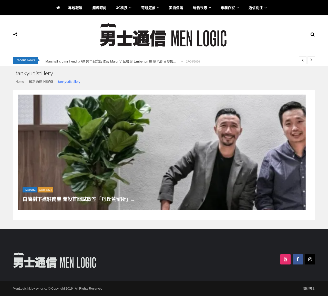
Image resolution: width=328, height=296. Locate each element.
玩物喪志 (200, 8)
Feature (30, 189)
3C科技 (122, 8)
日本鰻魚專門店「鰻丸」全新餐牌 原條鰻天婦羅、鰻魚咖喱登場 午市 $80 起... (103, 63)
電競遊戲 (148, 8)
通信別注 (256, 8)
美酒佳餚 (176, 8)
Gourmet (45, 189)
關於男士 (309, 289)
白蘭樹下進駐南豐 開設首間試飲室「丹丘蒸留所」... (78, 199)
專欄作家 (228, 8)
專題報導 (75, 8)
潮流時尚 (99, 8)
